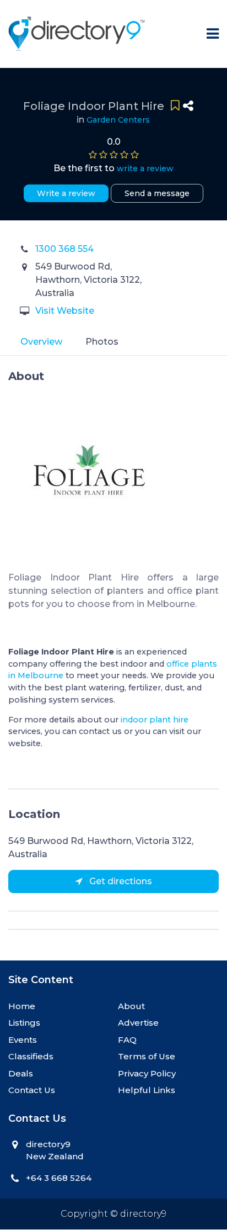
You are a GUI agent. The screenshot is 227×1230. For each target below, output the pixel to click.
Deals (20, 1073)
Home (21, 1006)
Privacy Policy (147, 1073)
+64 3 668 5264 (58, 1178)
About (131, 1006)
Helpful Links (146, 1090)
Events (22, 1039)
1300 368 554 (64, 249)
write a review (145, 168)
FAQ (127, 1039)
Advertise (138, 1022)
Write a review (66, 193)
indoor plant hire (154, 720)
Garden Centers (118, 120)
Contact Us (31, 1090)
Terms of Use (146, 1056)
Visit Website (64, 310)
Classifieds (30, 1056)
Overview (41, 341)
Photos (101, 341)
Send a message (157, 193)
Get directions (119, 881)
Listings (24, 1022)
